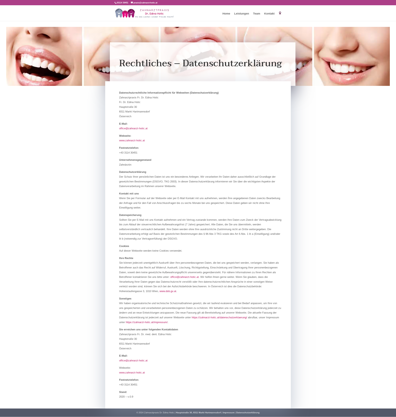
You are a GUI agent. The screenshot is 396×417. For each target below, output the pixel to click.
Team (256, 14)
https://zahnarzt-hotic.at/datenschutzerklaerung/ (219, 317)
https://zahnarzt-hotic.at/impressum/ (147, 322)
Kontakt (269, 14)
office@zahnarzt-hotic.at (133, 128)
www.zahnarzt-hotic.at (132, 140)
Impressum (228, 412)
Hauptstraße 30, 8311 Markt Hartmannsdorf (198, 412)
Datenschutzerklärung (248, 412)
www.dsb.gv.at (167, 291)
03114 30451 (122, 3)
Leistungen (241, 14)
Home (226, 14)
